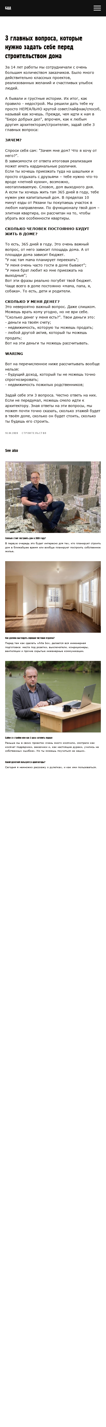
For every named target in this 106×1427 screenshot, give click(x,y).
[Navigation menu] (97, 8)
